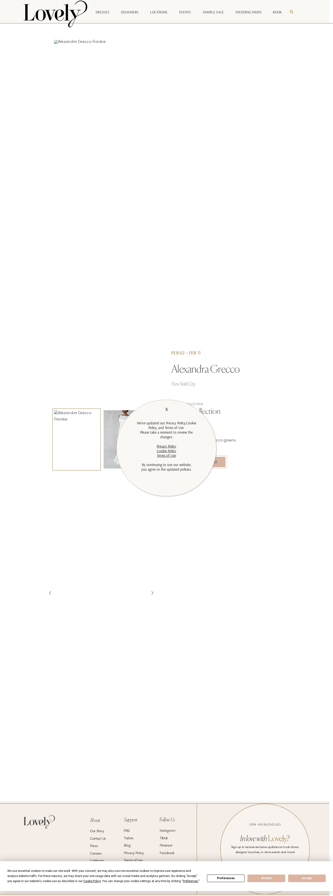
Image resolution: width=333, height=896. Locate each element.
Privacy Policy (166, 446)
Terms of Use (166, 455)
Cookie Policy (166, 450)
